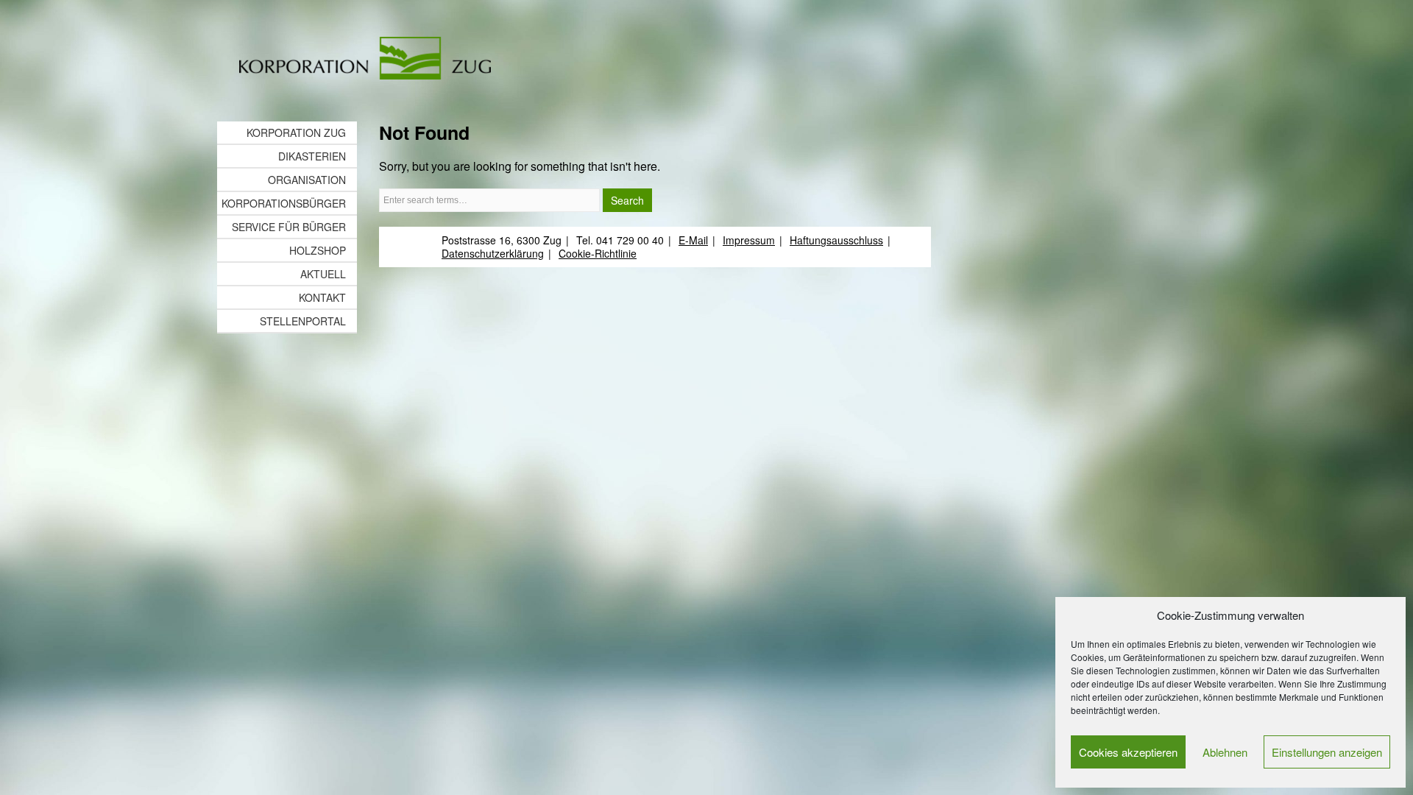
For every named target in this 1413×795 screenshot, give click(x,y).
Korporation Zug (296, 132)
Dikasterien (312, 156)
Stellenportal (303, 321)
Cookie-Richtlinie (598, 253)
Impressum (749, 240)
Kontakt (322, 297)
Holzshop (317, 250)
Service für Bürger (289, 226)
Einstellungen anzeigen (1327, 752)
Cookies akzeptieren (1128, 752)
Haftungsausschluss (836, 240)
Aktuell (323, 273)
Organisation (307, 179)
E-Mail (693, 240)
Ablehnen (1225, 752)
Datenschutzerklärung (493, 253)
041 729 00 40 (630, 240)
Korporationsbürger (284, 203)
